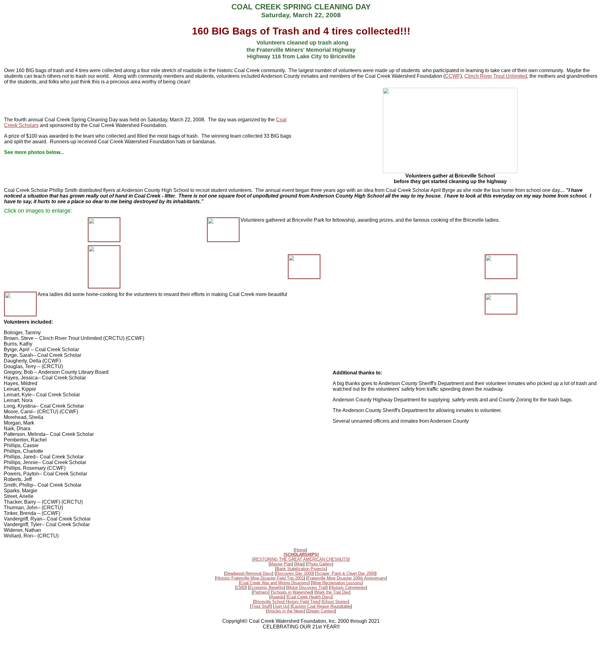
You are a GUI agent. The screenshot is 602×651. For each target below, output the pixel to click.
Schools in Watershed (292, 592)
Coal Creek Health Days (309, 597)
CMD (241, 587)
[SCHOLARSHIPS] (301, 554)
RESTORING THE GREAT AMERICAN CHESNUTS (301, 559)
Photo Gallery (319, 564)
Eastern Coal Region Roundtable (321, 606)
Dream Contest (321, 611)
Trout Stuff (261, 606)
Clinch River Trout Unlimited (495, 76)
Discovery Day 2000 (294, 573)
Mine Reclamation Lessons (337, 582)
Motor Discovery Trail (307, 587)
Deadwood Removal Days (248, 573)
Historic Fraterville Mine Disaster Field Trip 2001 (260, 578)
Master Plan (281, 564)
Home (300, 550)
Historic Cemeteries (348, 587)
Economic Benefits (266, 587)
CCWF (452, 76)
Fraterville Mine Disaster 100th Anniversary (347, 578)
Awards (277, 597)
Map (300, 564)
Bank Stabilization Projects (301, 568)
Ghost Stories (335, 601)
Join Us (281, 606)
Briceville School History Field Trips (286, 601)
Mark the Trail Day (332, 592)
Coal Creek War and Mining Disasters (274, 582)
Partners (260, 592)
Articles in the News (285, 611)
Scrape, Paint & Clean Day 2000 (345, 573)
